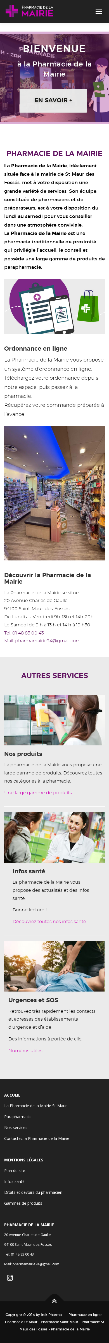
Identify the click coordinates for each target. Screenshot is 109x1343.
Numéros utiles (25, 1051)
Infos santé (14, 1181)
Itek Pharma (51, 1314)
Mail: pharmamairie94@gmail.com (42, 641)
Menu (99, 11)
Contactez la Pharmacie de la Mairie (36, 1138)
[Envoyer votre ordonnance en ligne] (54, 305)
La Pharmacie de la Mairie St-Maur (35, 1105)
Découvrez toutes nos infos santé (49, 921)
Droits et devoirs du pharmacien (33, 1192)
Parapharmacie (18, 1116)
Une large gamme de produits (38, 793)
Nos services (15, 1127)
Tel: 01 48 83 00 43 (24, 633)
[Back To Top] (55, 1301)
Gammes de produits (23, 1203)
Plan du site (14, 1170)
